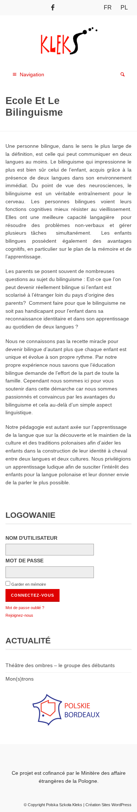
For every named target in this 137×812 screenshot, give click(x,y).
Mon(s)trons (19, 679)
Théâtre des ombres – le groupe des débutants (60, 665)
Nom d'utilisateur (31, 538)
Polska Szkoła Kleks (64, 805)
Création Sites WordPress (108, 805)
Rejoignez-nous (19, 615)
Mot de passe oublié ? (24, 607)
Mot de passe (24, 560)
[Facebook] (52, 7)
